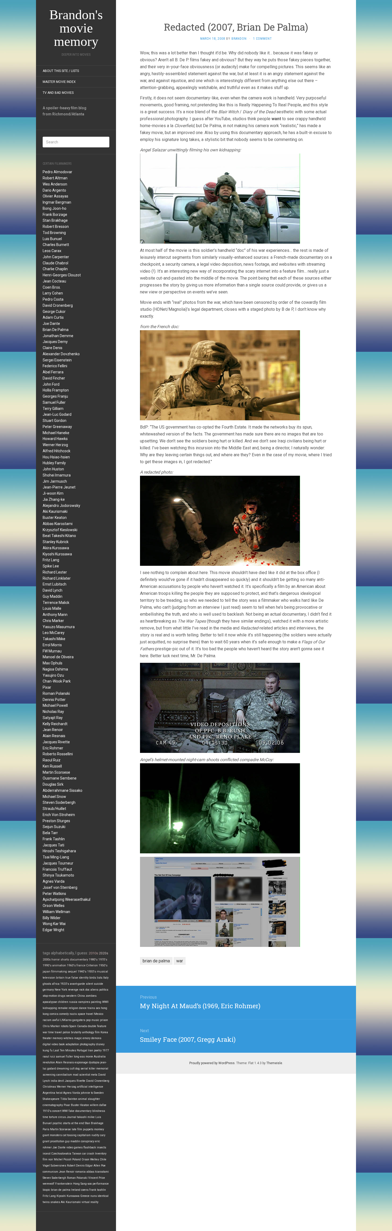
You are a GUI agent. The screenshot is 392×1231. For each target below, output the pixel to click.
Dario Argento (54, 190)
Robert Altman (55, 178)
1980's (93, 959)
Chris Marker (53, 621)
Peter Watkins (54, 893)
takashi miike (86, 1117)
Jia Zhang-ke (54, 499)
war (45, 1032)
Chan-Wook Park (57, 681)
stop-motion (50, 996)
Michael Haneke (56, 433)
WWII (105, 1002)
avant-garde (77, 984)
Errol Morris (52, 645)
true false (71, 977)
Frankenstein (63, 1183)
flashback (89, 1147)
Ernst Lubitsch (54, 584)
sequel (72, 971)
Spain (72, 1026)
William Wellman (56, 912)
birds (92, 977)
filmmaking (59, 971)
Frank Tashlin (54, 839)
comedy (64, 1014)
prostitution (57, 1141)
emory (86, 1038)
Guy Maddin (52, 596)
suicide (98, 984)
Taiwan (76, 1153)
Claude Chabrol (55, 263)
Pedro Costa (53, 299)
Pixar (47, 687)
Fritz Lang (51, 560)
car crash (88, 1153)
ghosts (47, 984)
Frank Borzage (55, 214)
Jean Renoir (53, 730)
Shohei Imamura (57, 475)
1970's (102, 959)
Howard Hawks (55, 439)
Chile (103, 1159)
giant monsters (52, 1135)
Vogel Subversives (54, 1165)
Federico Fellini (55, 366)
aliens (94, 989)
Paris (46, 1129)
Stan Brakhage (55, 220)
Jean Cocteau (54, 281)
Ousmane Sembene (60, 778)
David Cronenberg (58, 305)
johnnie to (87, 1093)
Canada (82, 1026)
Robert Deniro (76, 1165)
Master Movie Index (59, 82)
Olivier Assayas (55, 196)
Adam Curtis (53, 317)
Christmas (49, 1086)
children (63, 1002)
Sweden (99, 1093)
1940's (82, 971)
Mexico (98, 1014)
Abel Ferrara (53, 372)
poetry (98, 1050)
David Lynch (52, 590)
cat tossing (70, 1135)
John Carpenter (56, 257)
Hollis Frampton (56, 390)
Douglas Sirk (53, 784)
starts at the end (73, 1123)
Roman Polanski (56, 693)
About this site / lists (61, 71)
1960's (71, 965)
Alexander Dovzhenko (61, 354)
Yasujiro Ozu (53, 675)
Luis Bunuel (52, 239)
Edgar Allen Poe (95, 1165)
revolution (49, 1062)
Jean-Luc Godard (57, 414)
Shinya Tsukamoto (58, 875)
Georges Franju (55, 396)
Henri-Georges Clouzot (62, 275)
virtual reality (90, 1202)
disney (100, 1044)
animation (59, 965)
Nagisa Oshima (55, 669)
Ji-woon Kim (53, 493)
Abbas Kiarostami (58, 524)
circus (62, 1117)
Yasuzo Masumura (59, 627)
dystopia (94, 1062)
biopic (46, 1190)
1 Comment (262, 39)
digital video (50, 1044)
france (81, 965)
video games (74, 1147)
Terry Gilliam (53, 408)
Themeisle (274, 1063)
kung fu (48, 1050)
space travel (85, 1014)
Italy (106, 977)
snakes (55, 1202)
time (45, 1117)
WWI (65, 1111)
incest (46, 1153)
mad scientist (81, 1074)
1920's (64, 984)
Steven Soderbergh (59, 802)
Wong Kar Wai (54, 924)
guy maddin (72, 1141)
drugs (61, 996)
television (49, 977)
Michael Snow (54, 796)
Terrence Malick (56, 602)
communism (50, 1171)
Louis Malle (52, 608)
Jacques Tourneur (58, 863)
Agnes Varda (54, 881)
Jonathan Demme (58, 336)
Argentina (49, 1093)
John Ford (51, 384)
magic (78, 1038)
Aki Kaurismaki (55, 511)
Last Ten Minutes (64, 1050)
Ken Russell (52, 766)
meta (94, 1074)
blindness (98, 1111)
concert (56, 1111)
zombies (91, 996)
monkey (99, 1129)
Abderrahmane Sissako (62, 790)
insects (101, 1147)
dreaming (63, 1068)
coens (85, 1190)
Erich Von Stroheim (59, 815)
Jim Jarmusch (55, 481)
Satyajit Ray (53, 718)
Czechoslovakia (61, 1153)
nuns (93, 1196)
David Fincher (54, 378)
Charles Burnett (56, 245)
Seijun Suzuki (54, 827)
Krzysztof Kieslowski (60, 530)
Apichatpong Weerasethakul (66, 899)
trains (91, 1008)
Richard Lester (55, 572)
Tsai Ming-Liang (56, 857)
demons (96, 1038)
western (71, 996)
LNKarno (65, 1020)
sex (98, 1008)
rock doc (84, 989)
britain (60, 977)
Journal (71, 1117)
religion (73, 1008)
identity (84, 977)
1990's (47, 965)
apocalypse (50, 1002)
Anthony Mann (55, 614)
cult (72, 1068)
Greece (85, 1196)
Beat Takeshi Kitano (59, 536)
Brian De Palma (56, 330)
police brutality (72, 1032)
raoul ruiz (49, 1056)
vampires (84, 1002)
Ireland (75, 1190)
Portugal (82, 1050)
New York (61, 989)
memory (58, 1038)
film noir (48, 1159)
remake (63, 1008)
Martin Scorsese (56, 772)
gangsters (78, 1020)
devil (61, 1081)
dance (83, 1008)
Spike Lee (51, 566)
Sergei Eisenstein (57, 360)
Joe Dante (51, 323)
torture (53, 1117)
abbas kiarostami (97, 1171)
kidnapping (50, 1008)
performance (101, 1183)
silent (89, 984)
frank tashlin (97, 1190)
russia (73, 1002)
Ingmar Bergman (57, 202)
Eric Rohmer (53, 748)
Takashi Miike (54, 639)
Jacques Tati (53, 845)
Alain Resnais (54, 736)
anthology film (91, 1032)
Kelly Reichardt (55, 724)
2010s (93, 953)
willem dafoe (98, 1105)
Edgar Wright (53, 930)
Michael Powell (55, 705)
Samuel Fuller (54, 402)
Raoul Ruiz (52, 760)
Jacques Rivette (56, 742)
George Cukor (54, 311)
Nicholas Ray (53, 711)
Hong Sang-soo (82, 1183)
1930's (91, 971)
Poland (76, 1159)
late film (77, 1129)
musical (102, 971)
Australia (100, 1056)
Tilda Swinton (68, 1099)
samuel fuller (64, 1056)
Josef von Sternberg (60, 887)
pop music (92, 1020)
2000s (47, 959)
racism (47, 1020)
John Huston (53, 469)
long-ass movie (83, 1056)
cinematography (53, 1105)
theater (47, 1038)
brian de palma (60, 1190)
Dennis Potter (54, 699)
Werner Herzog (55, 445)
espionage (81, 1062)
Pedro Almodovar (57, 172)
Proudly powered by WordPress (212, 1063)
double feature (97, 1026)
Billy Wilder (52, 918)
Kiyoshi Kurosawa (57, 554)
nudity (95, 1135)
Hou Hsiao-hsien (56, 457)
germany (48, 989)
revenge (73, 989)
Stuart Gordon (54, 420)
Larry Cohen (53, 293)
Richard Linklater (57, 578)
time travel (55, 1032)
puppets (88, 1129)
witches (68, 1038)
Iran (90, 1050)
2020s (103, 953)
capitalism (84, 1135)
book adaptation (69, 1044)
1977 (105, 1050)
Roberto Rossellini (58, 754)
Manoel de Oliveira (58, 657)
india (54, 1081)
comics (54, 1014)
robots (65, 1026)
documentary (79, 959)
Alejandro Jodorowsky (61, 505)
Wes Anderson (55, 184)
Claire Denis (52, 348)
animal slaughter (89, 1099)
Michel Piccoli (62, 1159)
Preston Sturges (56, 821)
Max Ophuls (52, 663)
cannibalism (64, 1074)
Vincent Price (96, 1178)
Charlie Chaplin (55, 269)
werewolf (48, 1183)
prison (104, 1020)
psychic (57, 1123)
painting (96, 1002)
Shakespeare (51, 1099)
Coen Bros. (52, 287)
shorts (65, 959)
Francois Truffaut (57, 869)
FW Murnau (52, 651)
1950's (103, 965)
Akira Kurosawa (56, 548)
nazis (73, 1014)
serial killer (88, 1068)
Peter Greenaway (57, 427)
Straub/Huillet (54, 808)
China (81, 996)
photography (87, 1044)
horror (55, 959)
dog (77, 1068)
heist (59, 1093)
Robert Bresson (56, 226)
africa (55, 984)
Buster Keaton (55, 517)
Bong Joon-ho (54, 208)
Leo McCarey (54, 633)
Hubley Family (54, 463)
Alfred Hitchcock (56, 451)
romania (80, 1171)
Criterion (92, 965)
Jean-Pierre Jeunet (59, 487)
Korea (104, 1032)
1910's (47, 1111)
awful (55, 1020)
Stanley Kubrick (56, 542)
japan (46, 971)
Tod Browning (54, 233)
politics (103, 989)
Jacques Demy (55, 342)
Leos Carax (52, 251)
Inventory (100, 1153)
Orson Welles (54, 905)
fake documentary (80, 1111)
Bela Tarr (50, 833)
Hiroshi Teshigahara (59, 851)
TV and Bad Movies (58, 93)
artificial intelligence (90, 1086)
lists (99, 977)
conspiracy (87, 1141)
